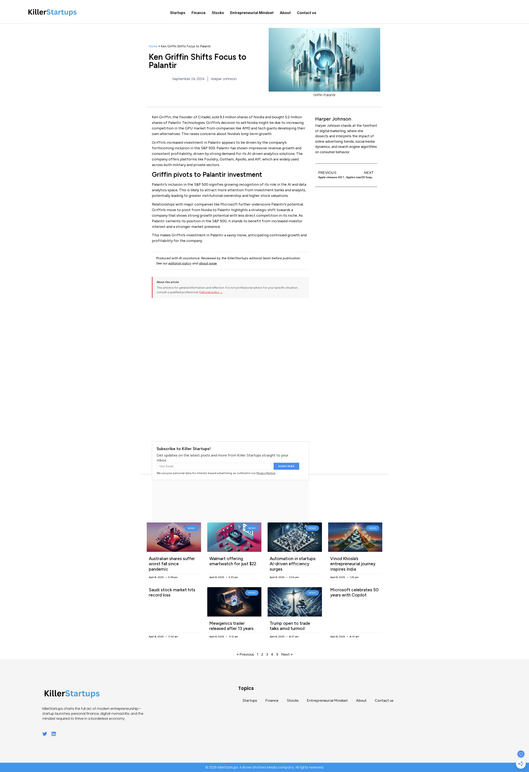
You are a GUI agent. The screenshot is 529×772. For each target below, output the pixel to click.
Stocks (218, 13)
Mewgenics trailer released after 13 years (231, 626)
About (285, 13)
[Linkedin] (53, 733)
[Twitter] (44, 733)
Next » (287, 654)
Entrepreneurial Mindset (252, 13)
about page (208, 263)
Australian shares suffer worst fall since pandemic (172, 563)
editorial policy (179, 263)
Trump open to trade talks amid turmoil (290, 626)
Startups (177, 13)
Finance (199, 13)
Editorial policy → (211, 292)
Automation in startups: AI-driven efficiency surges (293, 563)
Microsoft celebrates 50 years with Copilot (354, 592)
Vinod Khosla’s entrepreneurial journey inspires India (352, 563)
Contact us (306, 13)
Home (153, 46)
